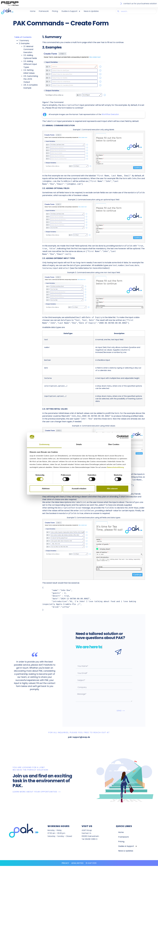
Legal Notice (77, 863)
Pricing (55, 11)
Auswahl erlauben (79, 489)
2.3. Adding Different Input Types (30, 64)
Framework (44, 11)
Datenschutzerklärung (115, 467)
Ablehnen (46, 489)
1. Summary (24, 40)
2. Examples (24, 43)
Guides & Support (69, 11)
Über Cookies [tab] (113, 444)
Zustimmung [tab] (44, 444)
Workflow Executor (110, 114)
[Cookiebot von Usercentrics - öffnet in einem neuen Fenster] (118, 437)
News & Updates (91, 11)
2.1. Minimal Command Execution (28, 49)
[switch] (66, 479)
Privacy (65, 863)
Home (32, 11)
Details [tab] (79, 444)
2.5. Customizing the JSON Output (30, 79)
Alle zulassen (112, 489)
